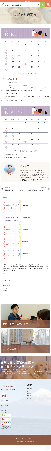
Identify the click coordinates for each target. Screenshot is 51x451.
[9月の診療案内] (12, 205)
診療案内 (29, 385)
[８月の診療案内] (12, 229)
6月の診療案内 (25, 253)
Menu (38, 5)
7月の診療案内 (25, 241)
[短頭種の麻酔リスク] (12, 217)
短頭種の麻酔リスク (26, 217)
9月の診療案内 (25, 205)
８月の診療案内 (25, 229)
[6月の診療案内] (12, 253)
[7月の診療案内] (12, 241)
